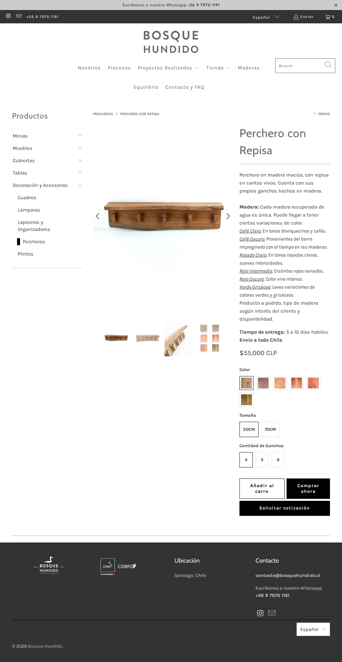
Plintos (25, 254)
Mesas (20, 136)
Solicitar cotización (284, 508)
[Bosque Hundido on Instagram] (8, 16)
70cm (270, 429)
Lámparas (29, 210)
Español (262, 17)
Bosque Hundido (45, 646)
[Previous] (98, 216)
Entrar (307, 16)
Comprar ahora (308, 488)
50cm (249, 429)
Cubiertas (24, 160)
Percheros (34, 242)
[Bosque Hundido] (171, 42)
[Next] (227, 216)
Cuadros (27, 198)
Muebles (22, 148)
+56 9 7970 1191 (42, 16)
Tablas (20, 173)
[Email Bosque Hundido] (18, 16)
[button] (168, 68)
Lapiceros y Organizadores (34, 225)
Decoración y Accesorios (40, 185)
